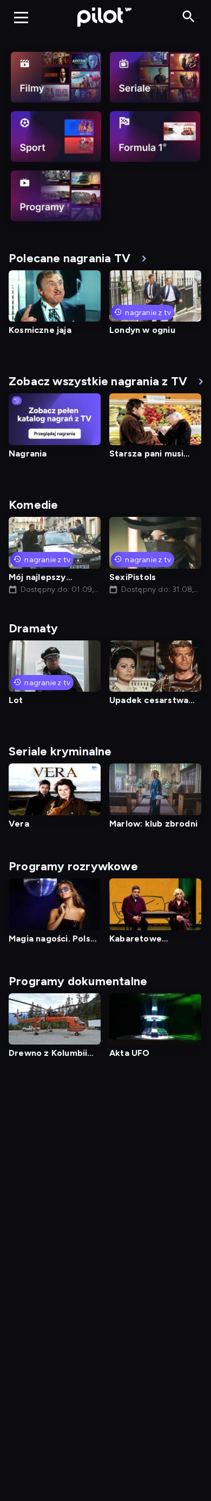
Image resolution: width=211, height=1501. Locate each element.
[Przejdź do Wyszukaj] (188, 17)
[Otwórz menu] (21, 17)
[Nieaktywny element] (56, 77)
